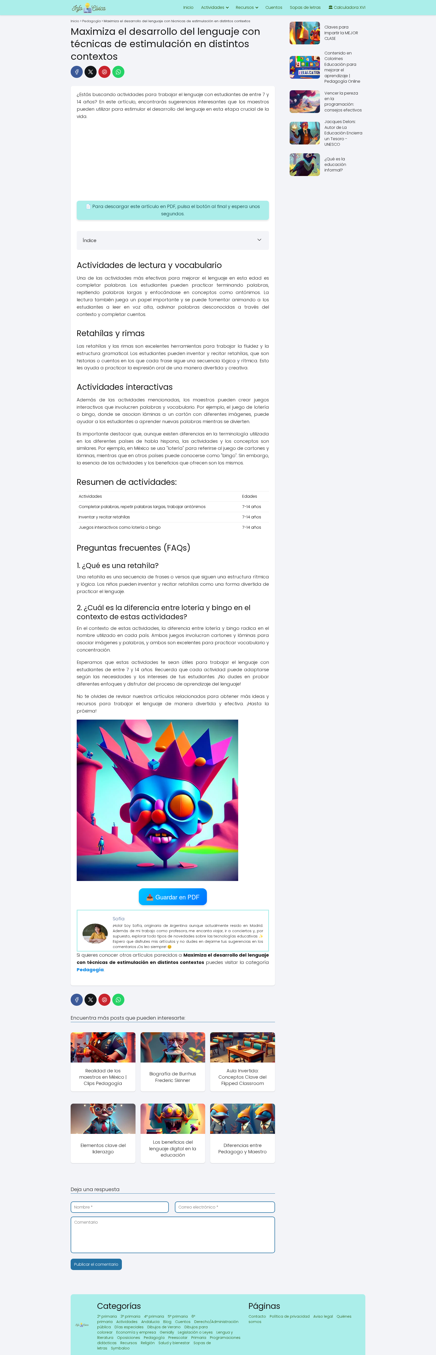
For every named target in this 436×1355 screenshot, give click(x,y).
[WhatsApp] (118, 72)
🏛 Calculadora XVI (346, 7)
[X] (91, 72)
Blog (167, 1321)
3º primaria (130, 1316)
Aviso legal (323, 1316)
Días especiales (129, 1327)
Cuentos (273, 7)
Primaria (198, 1337)
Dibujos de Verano (164, 1327)
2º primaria (107, 1316)
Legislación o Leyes (195, 1332)
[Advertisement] (173, 160)
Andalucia (150, 1321)
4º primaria (154, 1316)
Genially (167, 1332)
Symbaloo (120, 1348)
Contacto (257, 1316)
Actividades (212, 7)
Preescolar (177, 1337)
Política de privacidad (290, 1316)
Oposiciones (128, 1337)
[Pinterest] (104, 72)
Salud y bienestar (174, 1342)
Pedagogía (154, 1337)
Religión (148, 1342)
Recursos (245, 7)
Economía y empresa (136, 1332)
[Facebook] (77, 72)
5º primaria (178, 1316)
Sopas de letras (305, 7)
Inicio (188, 7)
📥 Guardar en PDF (173, 896)
